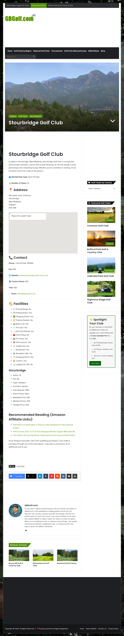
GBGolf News (93, 51)
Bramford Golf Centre (66, 563)
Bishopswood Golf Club (41, 564)
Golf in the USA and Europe (75, 51)
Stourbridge (20, 466)
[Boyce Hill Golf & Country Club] (19, 555)
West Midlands (35, 116)
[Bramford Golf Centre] (67, 555)
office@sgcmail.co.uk (26, 293)
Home (9, 51)
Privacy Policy (113, 629)
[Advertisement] (84, 27)
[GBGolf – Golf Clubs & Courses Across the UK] (23, 17)
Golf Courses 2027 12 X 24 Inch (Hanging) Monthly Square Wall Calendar (44, 431)
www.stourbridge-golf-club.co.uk (34, 275)
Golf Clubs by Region (22, 51)
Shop (103, 51)
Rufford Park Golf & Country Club (97, 251)
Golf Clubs (23, 116)
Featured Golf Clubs (41, 51)
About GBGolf (91, 629)
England (13, 116)
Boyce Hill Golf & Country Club (16, 564)
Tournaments (56, 51)
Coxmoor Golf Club (55, 5)
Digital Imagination (61, 629)
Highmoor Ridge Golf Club (99, 301)
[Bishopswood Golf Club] (43, 555)
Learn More (95, 363)
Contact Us (102, 629)
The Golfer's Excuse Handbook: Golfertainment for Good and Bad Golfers (44, 435)
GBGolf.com (31, 505)
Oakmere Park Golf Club (100, 275)
